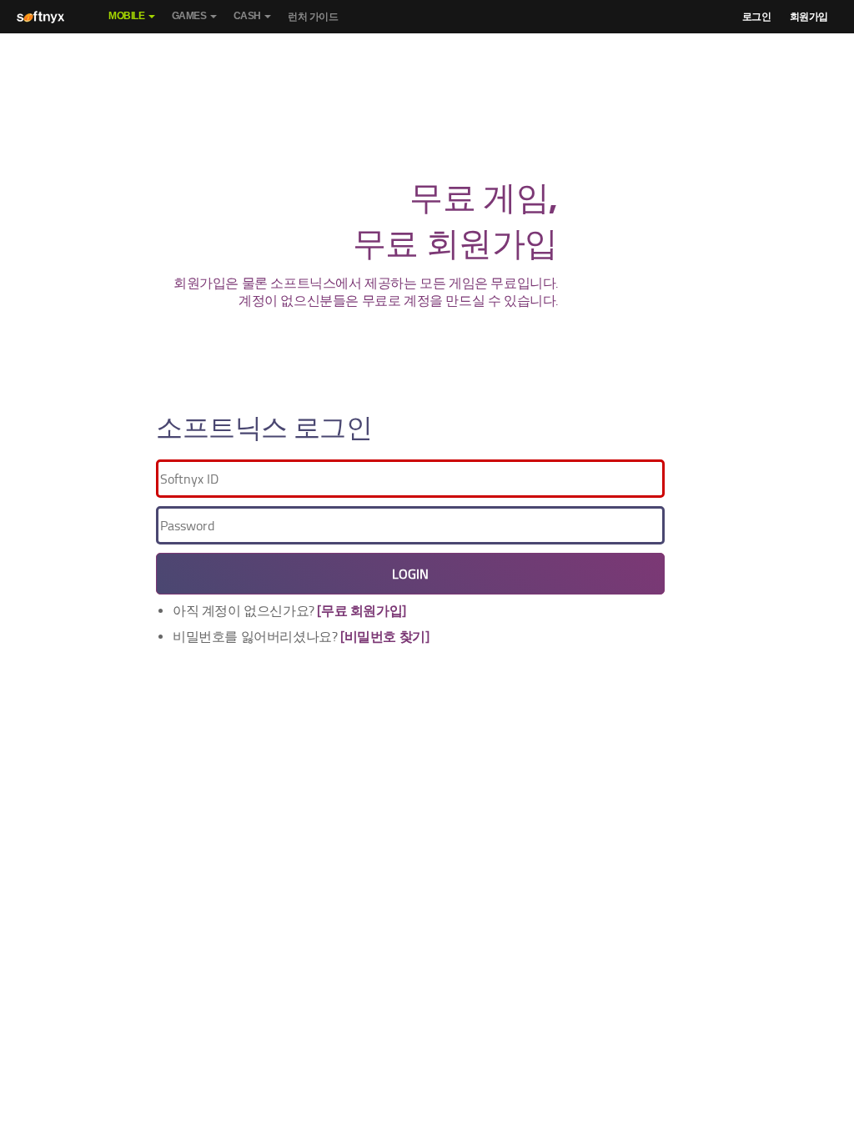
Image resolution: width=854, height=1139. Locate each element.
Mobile (126, 16)
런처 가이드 (313, 17)
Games (189, 16)
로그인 (756, 17)
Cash (247, 16)
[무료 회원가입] (361, 611)
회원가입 (809, 17)
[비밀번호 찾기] (384, 637)
